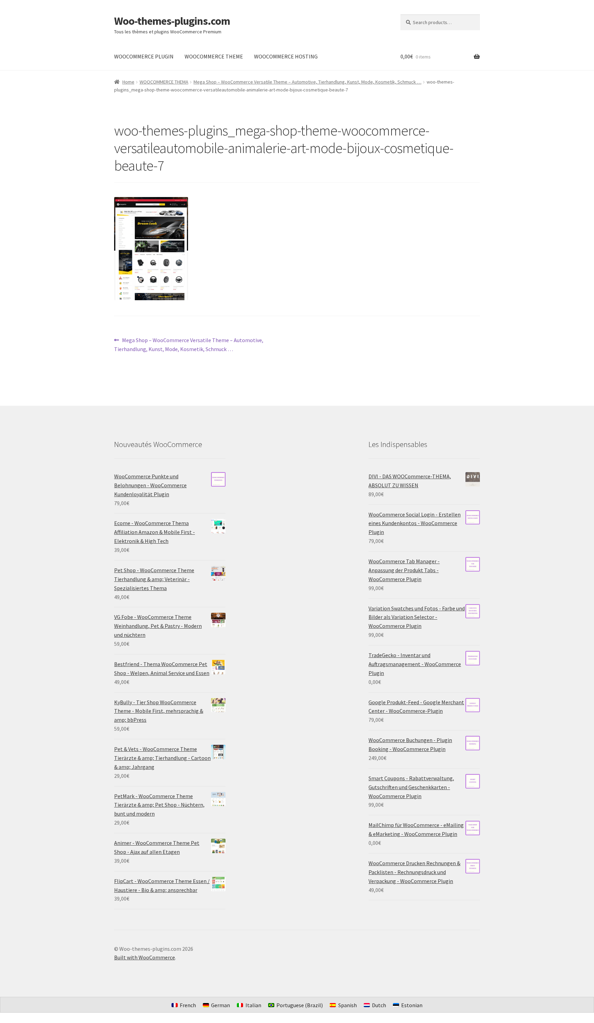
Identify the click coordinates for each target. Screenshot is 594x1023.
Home (128, 82)
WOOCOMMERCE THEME (214, 56)
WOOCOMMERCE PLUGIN (144, 56)
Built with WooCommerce (144, 957)
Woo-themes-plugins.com (172, 21)
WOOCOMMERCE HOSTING (286, 56)
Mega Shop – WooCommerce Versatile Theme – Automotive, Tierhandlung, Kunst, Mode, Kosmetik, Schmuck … (307, 82)
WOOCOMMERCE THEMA (164, 82)
